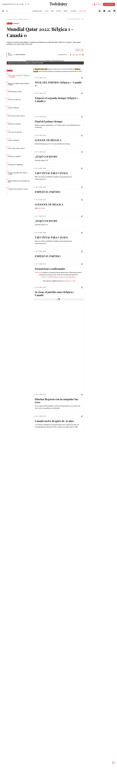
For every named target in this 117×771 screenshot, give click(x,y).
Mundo (66, 11)
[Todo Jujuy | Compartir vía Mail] (83, 55)
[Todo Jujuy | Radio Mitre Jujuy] (109, 11)
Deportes (15, 19)
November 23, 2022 (69, 281)
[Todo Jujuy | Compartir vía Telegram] (80, 55)
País (52, 11)
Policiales (73, 11)
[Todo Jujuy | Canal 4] (99, 11)
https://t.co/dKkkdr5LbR (49, 277)
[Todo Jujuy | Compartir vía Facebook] (70, 55)
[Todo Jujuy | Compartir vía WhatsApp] (77, 55)
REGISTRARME (110, 4)
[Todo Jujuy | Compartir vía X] (73, 55)
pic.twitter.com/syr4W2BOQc (66, 277)
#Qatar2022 (39, 272)
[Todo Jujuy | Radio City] (104, 11)
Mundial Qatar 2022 (24, 19)
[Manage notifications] (113, 762)
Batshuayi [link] (42, 208)
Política (58, 11)
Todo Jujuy (9, 19)
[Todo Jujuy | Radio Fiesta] (114, 11)
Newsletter (82, 11)
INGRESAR (98, 4)
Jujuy (46, 11)
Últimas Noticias (37, 11)
